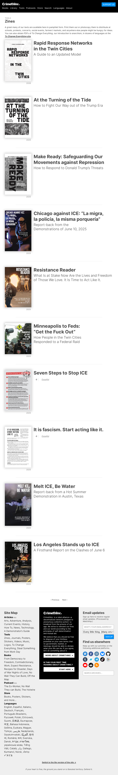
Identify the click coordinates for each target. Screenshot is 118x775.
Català (13, 748)
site (18, 36)
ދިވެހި (20, 748)
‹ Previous (54, 600)
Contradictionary (24, 662)
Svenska (27, 738)
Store (40, 8)
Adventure (15, 620)
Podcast (8, 682)
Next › (65, 600)
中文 (6, 724)
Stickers (8, 641)
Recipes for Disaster (15, 669)
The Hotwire (28, 689)
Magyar (27, 727)
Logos (7, 644)
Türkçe (8, 731)
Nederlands (27, 731)
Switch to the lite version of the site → (59, 762)
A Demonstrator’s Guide (17, 631)
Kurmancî (9, 751)
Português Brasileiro (15, 714)
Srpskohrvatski (12, 734)
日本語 (15, 720)
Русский (8, 717)
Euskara (17, 727)
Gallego (27, 748)
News (17, 627)
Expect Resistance (21, 665)
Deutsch (8, 710)
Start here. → (66, 669)
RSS (15, 617)
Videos (18, 641)
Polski (18, 717)
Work (7, 665)
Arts (6, 620)
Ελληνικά (27, 717)
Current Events (12, 624)
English (8, 707)
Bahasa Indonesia (19, 724)
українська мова (13, 745)
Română (12, 738)
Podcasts (31, 8)
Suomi (7, 720)
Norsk (18, 751)
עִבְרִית (15, 741)
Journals (16, 638)
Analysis (26, 620)
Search (48, 8)
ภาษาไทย (24, 741)
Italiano (27, 707)
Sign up (109, 637)
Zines (7, 638)
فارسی (16, 731)
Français (19, 710)
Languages (59, 8)
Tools (21, 8)
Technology (27, 627)
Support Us (108, 4)
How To (8, 627)
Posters (26, 638)
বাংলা (19, 738)
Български (26, 720)
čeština (8, 727)
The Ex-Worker (12, 686)
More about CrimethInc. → (59, 655)
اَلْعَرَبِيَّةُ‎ (24, 734)
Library (13, 8)
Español (45, 379)
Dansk (7, 741)
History (25, 624)
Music (26, 641)
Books (5, 8)
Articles (8, 617)
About (69, 8)
